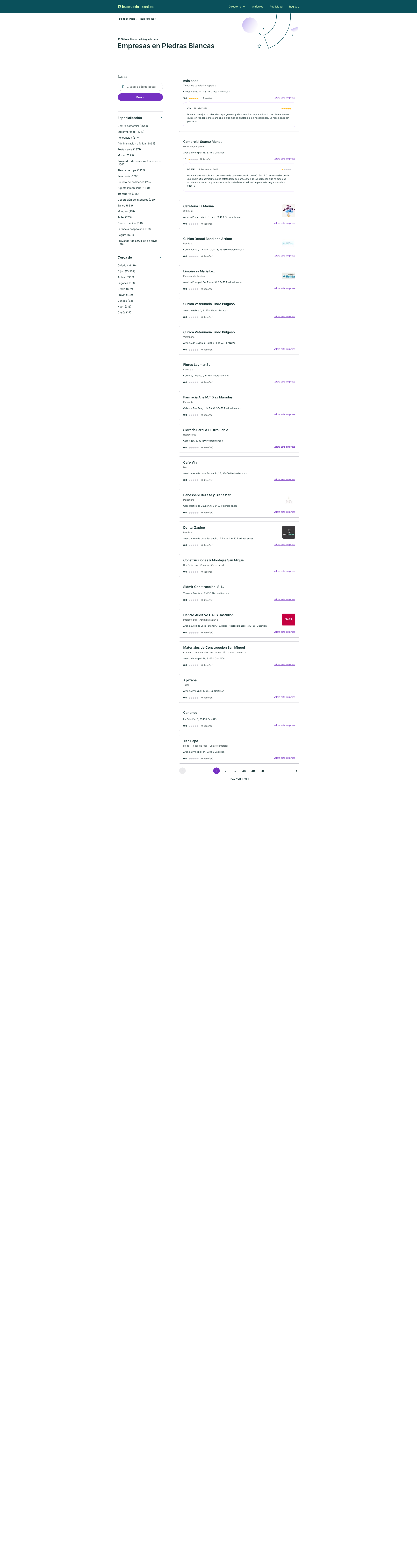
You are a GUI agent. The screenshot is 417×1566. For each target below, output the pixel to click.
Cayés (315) (125, 312)
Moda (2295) (126, 155)
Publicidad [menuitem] (276, 6)
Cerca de (125, 257)
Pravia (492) (125, 294)
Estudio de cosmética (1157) (135, 182)
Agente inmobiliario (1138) (134, 188)
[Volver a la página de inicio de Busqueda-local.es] (135, 6)
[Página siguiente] (296, 770)
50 (262, 771)
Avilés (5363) (126, 277)
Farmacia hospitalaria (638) (135, 229)
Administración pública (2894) (136, 143)
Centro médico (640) (131, 223)
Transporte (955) (128, 193)
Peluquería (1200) (128, 176)
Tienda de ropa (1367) (131, 170)
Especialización (130, 118)
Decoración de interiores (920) (137, 199)
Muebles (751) (126, 211)
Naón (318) (124, 306)
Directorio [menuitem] (235, 6)
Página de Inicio (126, 18)
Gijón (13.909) (126, 271)
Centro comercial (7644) (133, 125)
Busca (140, 97)
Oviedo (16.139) (127, 265)
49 (253, 771)
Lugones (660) (127, 283)
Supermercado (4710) (131, 131)
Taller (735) (125, 217)
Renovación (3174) (129, 137)
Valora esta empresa (284, 97)
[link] (239, 103)
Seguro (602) (126, 235)
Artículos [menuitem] (257, 6)
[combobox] (140, 87)
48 (244, 771)
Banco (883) (125, 205)
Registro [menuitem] (294, 6)
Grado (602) (125, 289)
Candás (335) (126, 300)
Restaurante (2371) (129, 149)
